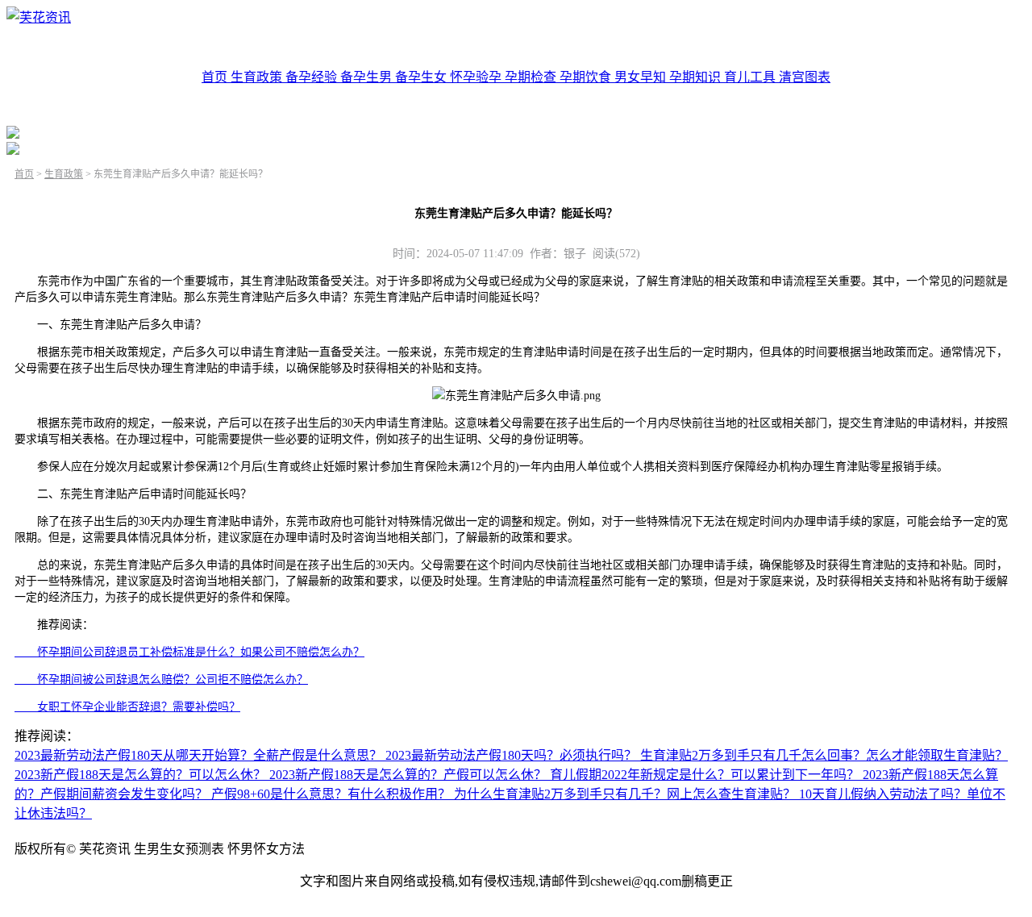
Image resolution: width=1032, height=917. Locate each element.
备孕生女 (422, 77)
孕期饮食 (587, 77)
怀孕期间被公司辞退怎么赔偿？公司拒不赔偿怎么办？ (161, 679)
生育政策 (258, 77)
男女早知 (641, 77)
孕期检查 (532, 77)
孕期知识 (696, 77)
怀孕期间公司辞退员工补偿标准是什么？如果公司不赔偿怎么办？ (189, 652)
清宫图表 (804, 77)
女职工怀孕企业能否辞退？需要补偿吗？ (127, 707)
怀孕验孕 (477, 77)
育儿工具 (751, 77)
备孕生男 (367, 77)
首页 (216, 77)
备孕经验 (312, 77)
